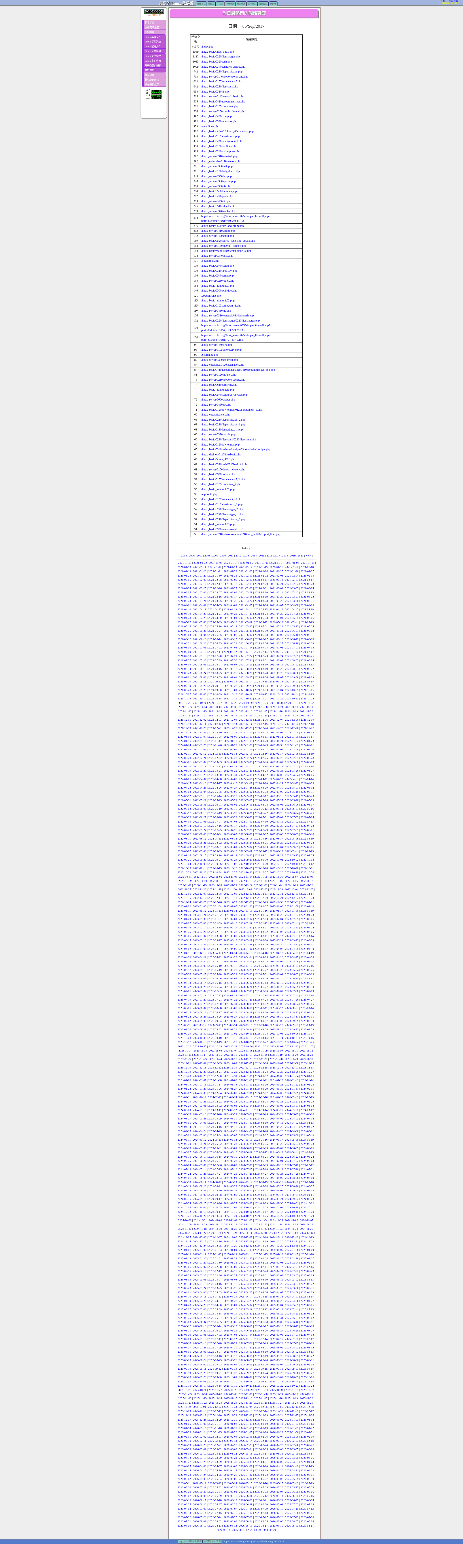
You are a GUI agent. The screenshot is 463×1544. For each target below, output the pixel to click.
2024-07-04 (184, 1165)
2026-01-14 (184, 1428)
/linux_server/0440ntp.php (216, 201)
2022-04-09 (230, 779)
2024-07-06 (215, 1165)
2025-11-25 (245, 1402)
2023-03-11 (261, 936)
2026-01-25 (215, 1432)
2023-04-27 (292, 957)
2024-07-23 (199, 1173)
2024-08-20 (199, 1186)
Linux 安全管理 (153, 56)
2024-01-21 (276, 1084)
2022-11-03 (230, 876)
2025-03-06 (199, 1279)
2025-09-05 (245, 1364)
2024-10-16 (245, 1211)
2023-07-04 (230, 991)
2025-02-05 (307, 1262)
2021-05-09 (215, 622)
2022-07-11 (276, 821)
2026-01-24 (199, 1432)
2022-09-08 (199, 851)
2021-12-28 (184, 732)
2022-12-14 (307, 893)
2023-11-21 (306, 1054)
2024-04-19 (261, 1126)
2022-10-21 (307, 868)
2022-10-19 (276, 868)
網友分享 (149, 75)
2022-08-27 (292, 842)
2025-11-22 (200, 1402)
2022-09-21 (261, 855)
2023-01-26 (276, 914)
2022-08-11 (184, 838)
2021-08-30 (292, 673)
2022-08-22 (215, 842)
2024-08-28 (184, 1190)
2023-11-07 (230, 1050)
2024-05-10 (307, 1135)
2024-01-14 (307, 1080)
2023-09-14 (230, 1025)
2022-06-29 (230, 817)
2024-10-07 (245, 1207)
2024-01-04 (292, 1076)
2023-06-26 (245, 987)
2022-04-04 (292, 775)
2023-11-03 (307, 1046)
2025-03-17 (230, 1283)
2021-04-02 (199, 605)
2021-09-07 (276, 677)
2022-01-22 (292, 741)
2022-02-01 (307, 745)
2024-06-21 (261, 1156)
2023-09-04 (215, 1021)
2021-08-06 (199, 664)
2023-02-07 (184, 923)
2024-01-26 (215, 1088)
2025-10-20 (245, 1385)
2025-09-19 (184, 1373)
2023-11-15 (215, 1054)
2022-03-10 (184, 766)
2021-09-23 (245, 685)
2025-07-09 (184, 1339)
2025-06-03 (184, 1322)
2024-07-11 (291, 1165)
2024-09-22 (292, 1199)
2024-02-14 (230, 1097)
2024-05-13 (215, 1139)
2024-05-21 (199, 1143)
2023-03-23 (307, 940)
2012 (238, 555)
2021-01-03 (215, 562)
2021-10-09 (215, 694)
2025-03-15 (199, 1283)
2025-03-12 (291, 1279)
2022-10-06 (215, 863)
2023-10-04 (261, 1033)
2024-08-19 (184, 1186)
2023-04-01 (307, 944)
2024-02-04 (215, 1093)
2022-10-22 (184, 872)
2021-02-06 (184, 579)
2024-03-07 (292, 1105)
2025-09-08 (292, 1364)
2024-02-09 (292, 1093)
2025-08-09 (245, 1351)
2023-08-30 (276, 1016)
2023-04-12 (199, 953)
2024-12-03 (291, 1233)
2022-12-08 (215, 893)
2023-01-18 (291, 910)
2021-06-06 (230, 634)
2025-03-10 (261, 1279)
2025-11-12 (185, 1398)
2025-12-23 (261, 1415)
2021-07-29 (215, 660)
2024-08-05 (245, 1177)
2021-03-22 (307, 596)
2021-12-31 (230, 732)
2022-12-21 (276, 897)
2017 (277, 555)
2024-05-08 (276, 1135)
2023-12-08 (292, 1063)
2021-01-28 (184, 575)
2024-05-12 (199, 1139)
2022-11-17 (306, 880)
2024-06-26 (199, 1160)
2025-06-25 (245, 1330)
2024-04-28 (261, 1131)
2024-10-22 (199, 1216)
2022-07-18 (245, 825)
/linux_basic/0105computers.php (219, 106)
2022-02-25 (261, 758)
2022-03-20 (199, 770)
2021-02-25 (199, 588)
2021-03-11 (276, 592)
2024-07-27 (261, 1173)
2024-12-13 (307, 1237)
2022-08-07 (261, 834)
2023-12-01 (184, 1063)
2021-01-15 (261, 567)
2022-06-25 (307, 813)
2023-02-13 (276, 923)
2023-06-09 (261, 978)
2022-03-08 (292, 762)
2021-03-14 (184, 596)
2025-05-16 (184, 1313)
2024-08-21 (215, 1186)
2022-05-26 (261, 800)
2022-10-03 (307, 859)
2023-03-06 (184, 936)
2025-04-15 (261, 1296)
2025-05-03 (261, 1305)
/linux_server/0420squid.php (217, 235)
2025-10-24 (307, 1385)
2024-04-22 (307, 1126)
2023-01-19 (307, 910)
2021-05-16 (184, 626)
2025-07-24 (276, 1343)
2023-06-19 (276, 982)
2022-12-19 (245, 897)
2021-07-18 (184, 656)
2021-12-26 (292, 728)
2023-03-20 (261, 940)
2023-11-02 (291, 1046)
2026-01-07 (215, 1423)
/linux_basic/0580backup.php (218, 474)
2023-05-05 (276, 961)
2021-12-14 (245, 724)
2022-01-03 (276, 732)
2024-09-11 (261, 1194)
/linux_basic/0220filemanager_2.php (222, 509)
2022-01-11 (261, 736)
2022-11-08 (306, 876)
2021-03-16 (215, 596)
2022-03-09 (307, 762)
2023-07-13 (230, 995)
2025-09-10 (184, 1368)
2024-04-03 (292, 1118)
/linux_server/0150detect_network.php (223, 469)
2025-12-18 (184, 1415)
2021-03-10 (261, 592)
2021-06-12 (184, 639)
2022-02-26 (276, 758)
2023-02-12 (261, 923)
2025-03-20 (276, 1283)
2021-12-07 (276, 719)
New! (308, 555)
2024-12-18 (245, 1241)
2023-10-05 (276, 1033)
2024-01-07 (199, 1080)
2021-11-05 (215, 707)
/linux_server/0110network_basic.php (222, 96)
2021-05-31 (276, 630)
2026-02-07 (276, 1436)
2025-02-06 (184, 1266)
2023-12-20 (199, 1071)
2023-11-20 (291, 1054)
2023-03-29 (261, 944)
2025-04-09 (307, 1292)
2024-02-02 (184, 1093)
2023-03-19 (245, 940)
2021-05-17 (199, 626)
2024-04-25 (215, 1131)
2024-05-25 (261, 1143)
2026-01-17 (230, 1428)
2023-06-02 (292, 974)
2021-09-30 (215, 690)
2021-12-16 (276, 724)
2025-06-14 (215, 1326)
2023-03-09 (230, 936)
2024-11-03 (245, 1220)
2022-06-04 (261, 804)
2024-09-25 (199, 1203)
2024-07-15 (215, 1169)
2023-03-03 (276, 931)
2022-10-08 (245, 863)
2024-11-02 (230, 1220)
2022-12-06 (184, 893)
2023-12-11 (199, 1067)
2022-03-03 (215, 762)
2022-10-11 (291, 863)
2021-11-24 (230, 715)
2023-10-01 (215, 1033)
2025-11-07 (245, 1394)
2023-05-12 (245, 965)
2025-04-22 (230, 1300)
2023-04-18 (291, 953)
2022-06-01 (215, 804)
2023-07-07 (276, 991)
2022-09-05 (292, 847)
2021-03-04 (307, 588)
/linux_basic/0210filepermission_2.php (223, 419)
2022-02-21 (199, 758)
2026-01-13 (307, 1423)
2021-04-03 (215, 605)
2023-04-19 (307, 953)
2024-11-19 (215, 1228)
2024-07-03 (307, 1160)
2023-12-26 (292, 1071)
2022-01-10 (245, 736)
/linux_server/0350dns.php (216, 176)
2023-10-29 (230, 1046)
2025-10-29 (246, 1390)
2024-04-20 (276, 1126)
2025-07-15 (276, 1339)
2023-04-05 (230, 948)
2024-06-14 (291, 1152)
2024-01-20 (261, 1084)
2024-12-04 (306, 1233)
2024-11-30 (245, 1233)
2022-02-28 (307, 758)
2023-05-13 (261, 965)
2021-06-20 (307, 639)
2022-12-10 (245, 893)
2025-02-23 (307, 1271)
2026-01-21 (292, 1428)
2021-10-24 (307, 698)
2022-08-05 (230, 834)
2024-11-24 (291, 1228)
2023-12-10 (184, 1067)
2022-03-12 (215, 766)
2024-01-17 (215, 1084)
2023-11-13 (185, 1054)
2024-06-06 (307, 1148)
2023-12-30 (215, 1076)
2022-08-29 (184, 847)
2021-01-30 (215, 575)
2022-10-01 (276, 859)
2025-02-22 (292, 1271)
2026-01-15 (199, 1428)
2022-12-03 (276, 889)
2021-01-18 (307, 567)
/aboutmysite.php (211, 295)
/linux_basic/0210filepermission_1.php (223, 424)
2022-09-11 (245, 851)
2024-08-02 (199, 1177)
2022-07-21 (292, 825)
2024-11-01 (215, 1220)
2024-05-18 (291, 1139)
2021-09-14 (245, 681)
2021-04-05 (245, 605)
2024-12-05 (184, 1237)
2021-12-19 (184, 728)
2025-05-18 (215, 1313)
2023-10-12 (245, 1038)
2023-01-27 (292, 914)
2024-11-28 (215, 1233)
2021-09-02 (199, 677)
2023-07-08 (292, 991)
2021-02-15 (184, 584)
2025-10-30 (261, 1390)
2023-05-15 (291, 965)
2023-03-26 (215, 944)
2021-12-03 (215, 719)
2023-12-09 (307, 1063)
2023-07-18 (307, 995)
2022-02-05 (230, 749)
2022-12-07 (199, 893)
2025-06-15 (230, 1326)
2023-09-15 (245, 1025)
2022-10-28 (276, 872)
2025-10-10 (230, 1381)
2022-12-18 (230, 897)
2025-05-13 (276, 1309)
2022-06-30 (245, 817)
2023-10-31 (261, 1046)
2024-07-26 (245, 1173)
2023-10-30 (246, 1046)
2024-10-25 (245, 1216)
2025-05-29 (245, 1317)
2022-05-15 (230, 796)
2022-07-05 (184, 821)
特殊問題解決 (152, 79)
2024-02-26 (276, 1101)
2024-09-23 (307, 1199)
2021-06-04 (199, 634)
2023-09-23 (230, 1029)
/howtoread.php (210, 260)
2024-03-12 (230, 1110)
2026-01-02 (276, 1419)
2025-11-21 (185, 1402)
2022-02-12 (199, 753)
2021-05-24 (307, 626)
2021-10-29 (246, 702)
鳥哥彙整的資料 (153, 65)
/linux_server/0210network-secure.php (223, 379)
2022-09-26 (199, 859)
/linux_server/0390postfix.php (218, 434)
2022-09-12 (261, 851)
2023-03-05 (307, 931)
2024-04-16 (215, 1126)
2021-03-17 (230, 596)
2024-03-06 (276, 1105)
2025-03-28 (261, 1288)
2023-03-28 (245, 944)
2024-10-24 (230, 1216)
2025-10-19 (230, 1385)
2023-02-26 (199, 931)
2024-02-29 (184, 1105)
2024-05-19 (307, 1139)
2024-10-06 (230, 1207)
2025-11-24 (230, 1402)
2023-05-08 (184, 965)
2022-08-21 (199, 842)
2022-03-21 (215, 770)
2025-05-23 (292, 1313)
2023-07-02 (199, 991)
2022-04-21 (276, 783)
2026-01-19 (261, 1428)
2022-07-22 (307, 825)
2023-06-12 (307, 978)
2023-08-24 (184, 1016)
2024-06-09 (215, 1152)
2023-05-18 (199, 970)
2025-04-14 (245, 1296)
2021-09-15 (261, 681)
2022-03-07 (276, 762)
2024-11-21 (245, 1228)
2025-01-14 (245, 1254)
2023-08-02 (261, 1004)
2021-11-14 (215, 711)
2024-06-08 (199, 1152)
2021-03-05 (184, 592)
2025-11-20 (306, 1398)
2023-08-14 (307, 1008)
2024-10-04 (199, 1207)
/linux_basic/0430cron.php (216, 116)
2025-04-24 (261, 1300)
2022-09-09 (215, 851)
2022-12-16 (199, 897)
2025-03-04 (307, 1275)
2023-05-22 (261, 970)
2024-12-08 (230, 1237)
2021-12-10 (184, 724)
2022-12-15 (184, 897)
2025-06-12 (184, 1326)
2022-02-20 (184, 758)
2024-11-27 (199, 1233)
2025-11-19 (291, 1398)
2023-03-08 (215, 936)
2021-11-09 (276, 707)
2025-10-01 (230, 1377)
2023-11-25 (230, 1059)
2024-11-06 (291, 1220)
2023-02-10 (230, 923)
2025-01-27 (307, 1258)
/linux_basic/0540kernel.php (217, 275)
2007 (200, 555)
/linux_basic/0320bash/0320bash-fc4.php (224, 464)
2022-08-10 (307, 834)
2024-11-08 (185, 1224)
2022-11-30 (230, 889)
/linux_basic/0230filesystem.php (219, 86)
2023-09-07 (261, 1021)
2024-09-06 (184, 1194)
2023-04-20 (184, 957)
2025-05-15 (307, 1309)
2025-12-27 (184, 1419)
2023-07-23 (245, 999)
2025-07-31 (245, 1347)
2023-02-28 (230, 931)
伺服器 (220, 4)
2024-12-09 (245, 1237)
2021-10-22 (276, 698)
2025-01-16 (276, 1254)
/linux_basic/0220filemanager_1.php (222, 514)
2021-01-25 (276, 571)
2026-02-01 (184, 1436)
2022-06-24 (292, 813)
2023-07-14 (245, 995)
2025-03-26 (230, 1288)
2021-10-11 (245, 694)
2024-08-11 (199, 1182)
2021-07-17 (307, 651)
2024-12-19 (261, 1241)
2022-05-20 (307, 796)
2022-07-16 (215, 825)
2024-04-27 (245, 1131)
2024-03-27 (184, 1118)
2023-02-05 (292, 919)
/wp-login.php (209, 494)
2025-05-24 (307, 1313)
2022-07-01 (261, 817)
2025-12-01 (199, 1406)
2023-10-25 (307, 1042)
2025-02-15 (184, 1271)
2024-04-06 (199, 1122)
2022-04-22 (292, 783)
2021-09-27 (307, 685)
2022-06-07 (307, 804)
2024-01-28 (245, 1088)
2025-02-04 (292, 1262)
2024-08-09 (307, 1177)
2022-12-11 (261, 893)
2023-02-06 (307, 919)
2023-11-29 (291, 1059)
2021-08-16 (215, 668)
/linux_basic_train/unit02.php (218, 300)
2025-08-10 (261, 1351)
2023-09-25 (261, 1029)
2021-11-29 (306, 715)
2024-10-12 (184, 1211)
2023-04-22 (215, 957)
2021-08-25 (215, 673)
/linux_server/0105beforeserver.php (221, 349)
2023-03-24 (184, 944)
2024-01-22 (292, 1084)
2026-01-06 (199, 1423)
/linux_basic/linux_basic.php (217, 51)
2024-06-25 (184, 1160)
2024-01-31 (292, 1088)
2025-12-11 (215, 1411)
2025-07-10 (199, 1339)
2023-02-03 (261, 919)
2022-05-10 (292, 791)
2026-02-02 (199, 1436)
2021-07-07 (292, 647)
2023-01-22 (215, 914)
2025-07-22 (245, 1343)
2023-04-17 (276, 953)
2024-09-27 (230, 1203)
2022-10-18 (261, 868)
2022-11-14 (260, 880)
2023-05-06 (292, 961)
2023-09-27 (292, 1029)
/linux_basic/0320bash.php (216, 61)
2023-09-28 (307, 1029)
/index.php (207, 46)
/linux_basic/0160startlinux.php (219, 146)
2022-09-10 (230, 851)
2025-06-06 (230, 1322)
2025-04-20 (199, 1300)
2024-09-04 (292, 1190)
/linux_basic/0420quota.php (217, 196)
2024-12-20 (276, 1241)
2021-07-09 (184, 651)
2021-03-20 (276, 596)
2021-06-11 (307, 634)
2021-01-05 (246, 562)
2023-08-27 (230, 1016)
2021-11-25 (245, 715)
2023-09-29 (184, 1033)
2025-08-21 (292, 1356)
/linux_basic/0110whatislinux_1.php (222, 504)
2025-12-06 (276, 1406)
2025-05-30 (261, 1317)
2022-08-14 (230, 838)
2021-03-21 (292, 596)
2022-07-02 (276, 817)
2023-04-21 (199, 957)
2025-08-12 (291, 1351)
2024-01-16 (199, 1084)
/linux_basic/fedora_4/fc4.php (218, 459)
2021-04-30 (215, 617)
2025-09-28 (184, 1377)
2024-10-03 (184, 1207)
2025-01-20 (199, 1258)
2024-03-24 (276, 1114)
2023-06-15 (215, 982)
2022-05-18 (276, 796)
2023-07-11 (199, 995)
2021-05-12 (261, 622)
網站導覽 (149, 32)
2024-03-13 (245, 1110)
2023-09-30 (199, 1033)
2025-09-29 (199, 1377)
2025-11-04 (200, 1394)
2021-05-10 (230, 622)
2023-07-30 (215, 1004)
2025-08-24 (199, 1360)
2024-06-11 (245, 1152)
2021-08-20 (276, 668)
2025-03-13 (307, 1279)
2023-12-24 (261, 1071)
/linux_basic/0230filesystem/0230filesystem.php (228, 439)
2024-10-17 (261, 1211)
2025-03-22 (307, 1283)
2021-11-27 (276, 715)
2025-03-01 (261, 1275)
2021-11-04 (200, 707)
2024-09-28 (245, 1203)
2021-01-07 (277, 562)
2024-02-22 (215, 1101)
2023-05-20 (230, 970)
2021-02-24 (184, 588)
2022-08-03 (199, 834)
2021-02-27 (230, 588)
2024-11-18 (200, 1228)
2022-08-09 (292, 834)
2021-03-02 (276, 588)
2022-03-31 (230, 775)
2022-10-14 (199, 868)
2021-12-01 (184, 719)
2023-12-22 (230, 1071)
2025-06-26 (261, 1330)
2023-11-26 (245, 1059)
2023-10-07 (307, 1033)
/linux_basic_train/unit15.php (218, 389)
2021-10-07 (184, 694)
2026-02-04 (230, 1436)
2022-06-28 (215, 817)
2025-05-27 (215, 1317)
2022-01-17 (215, 741)
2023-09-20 (184, 1029)
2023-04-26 (276, 957)
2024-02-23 (230, 1101)
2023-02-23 (292, 927)
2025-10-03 (261, 1377)
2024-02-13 (215, 1097)
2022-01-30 (276, 745)
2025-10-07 (184, 1381)
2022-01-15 (184, 741)
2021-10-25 (184, 702)
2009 (215, 555)
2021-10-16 (184, 698)
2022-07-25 (215, 830)
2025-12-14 (261, 1411)
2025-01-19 (184, 1258)
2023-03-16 (199, 940)
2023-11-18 (260, 1054)
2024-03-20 (215, 1114)
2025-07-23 (261, 1343)
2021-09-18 (307, 681)
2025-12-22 (245, 1415)
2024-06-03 (261, 1148)
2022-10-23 (199, 872)
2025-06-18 (276, 1326)
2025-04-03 (215, 1292)
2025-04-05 (245, 1292)
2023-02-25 (184, 931)
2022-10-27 (261, 872)
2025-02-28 (245, 1275)
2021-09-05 (245, 677)
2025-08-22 (307, 1356)
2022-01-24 (184, 745)
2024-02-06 (245, 1093)
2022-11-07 (291, 876)
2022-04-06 (184, 779)
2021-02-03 (276, 575)
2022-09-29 (245, 859)
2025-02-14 (307, 1266)
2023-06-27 (261, 987)
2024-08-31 (230, 1190)
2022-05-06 (230, 791)
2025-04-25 (276, 1300)
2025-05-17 (199, 1313)
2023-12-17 (291, 1067)
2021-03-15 (199, 596)
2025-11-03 (185, 1394)
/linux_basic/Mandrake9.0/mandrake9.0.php (226, 250)
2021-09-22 (230, 685)
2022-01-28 (245, 745)
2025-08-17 (230, 1356)
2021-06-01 (292, 630)
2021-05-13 (276, 622)
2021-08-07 (215, 664)
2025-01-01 (184, 1250)
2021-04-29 (199, 617)
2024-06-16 (184, 1156)
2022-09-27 (215, 859)
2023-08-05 (307, 1004)
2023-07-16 (276, 995)
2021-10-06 (307, 690)
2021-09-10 (184, 681)
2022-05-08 (261, 791)
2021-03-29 (276, 600)
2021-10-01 (230, 690)
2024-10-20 (307, 1211)
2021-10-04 (276, 690)
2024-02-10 (307, 1093)
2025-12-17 (307, 1411)
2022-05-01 (292, 787)
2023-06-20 (292, 982)
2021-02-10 (245, 579)
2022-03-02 (199, 762)
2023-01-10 (307, 906)
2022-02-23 (230, 758)
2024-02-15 (245, 1097)
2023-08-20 (261, 1012)
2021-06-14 (215, 639)
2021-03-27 (245, 600)
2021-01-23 (245, 571)
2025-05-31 (276, 1317)
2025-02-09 (230, 1266)
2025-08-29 (276, 1360)
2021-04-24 (261, 613)
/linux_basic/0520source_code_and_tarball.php (228, 240)
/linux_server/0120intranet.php (218, 374)
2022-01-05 (307, 732)
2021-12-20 (199, 728)
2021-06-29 (307, 643)
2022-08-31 (215, 847)
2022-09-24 (307, 855)
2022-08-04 (215, 834)
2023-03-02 (261, 931)
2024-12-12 (291, 1237)
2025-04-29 (199, 1305)
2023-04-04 (215, 948)
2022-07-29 (261, 830)
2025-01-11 (199, 1254)
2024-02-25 (261, 1101)
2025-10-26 (200, 1390)
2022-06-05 (276, 804)
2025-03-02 (276, 1275)
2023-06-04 (184, 978)
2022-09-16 (184, 855)
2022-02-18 (291, 753)
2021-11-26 (260, 715)
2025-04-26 (292, 1300)
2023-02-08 (199, 923)
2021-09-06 (261, 677)
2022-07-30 (276, 830)
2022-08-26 (276, 842)
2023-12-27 (307, 1071)
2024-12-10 (261, 1237)
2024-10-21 (184, 1216)
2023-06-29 (292, 987)
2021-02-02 (261, 575)
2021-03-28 (261, 600)
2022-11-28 (199, 889)
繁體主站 (201, 4)
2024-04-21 (292, 1126)
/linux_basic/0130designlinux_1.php (222, 429)
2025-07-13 (245, 1339)
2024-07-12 (307, 1165)
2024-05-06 (245, 1135)
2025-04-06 (261, 1292)
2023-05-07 (307, 961)
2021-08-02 (276, 660)
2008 (207, 555)
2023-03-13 (291, 936)
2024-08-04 (230, 1177)
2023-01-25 (261, 914)
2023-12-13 (230, 1067)
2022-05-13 (199, 796)
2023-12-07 (276, 1063)
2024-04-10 (261, 1122)
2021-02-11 (261, 579)
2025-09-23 (245, 1373)
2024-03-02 (215, 1105)
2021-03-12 (291, 592)
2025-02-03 (276, 1262)
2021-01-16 (276, 567)
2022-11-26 (306, 885)
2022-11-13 (245, 880)
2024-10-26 (261, 1216)
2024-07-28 (276, 1173)
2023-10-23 (276, 1042)
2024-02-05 (230, 1093)
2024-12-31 (307, 1245)
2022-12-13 (291, 893)
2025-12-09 (184, 1411)
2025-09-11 (199, 1368)
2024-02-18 (291, 1097)
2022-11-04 (245, 876)
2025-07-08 (307, 1334)
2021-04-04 (230, 605)
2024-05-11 (184, 1139)
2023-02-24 (307, 927)
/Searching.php (209, 354)
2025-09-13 (230, 1368)
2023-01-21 (199, 914)
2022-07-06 (199, 821)
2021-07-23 (261, 656)
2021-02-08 (215, 579)
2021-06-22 (199, 643)
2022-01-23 (307, 741)
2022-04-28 (245, 787)
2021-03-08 (230, 592)
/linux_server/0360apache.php (218, 181)
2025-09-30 (215, 1377)
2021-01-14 (245, 567)
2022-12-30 (276, 902)
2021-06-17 (261, 639)
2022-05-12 (184, 796)
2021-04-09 (307, 605)
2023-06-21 (307, 982)
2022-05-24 (230, 800)
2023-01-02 (184, 906)
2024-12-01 (260, 1233)
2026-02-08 (292, 1436)
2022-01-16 (199, 741)
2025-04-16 (276, 1296)
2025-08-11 (276, 1351)
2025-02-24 (184, 1275)
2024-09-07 (199, 1194)
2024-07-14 (199, 1169)
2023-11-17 (245, 1054)
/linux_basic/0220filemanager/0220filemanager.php (230, 320)
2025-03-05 (184, 1279)
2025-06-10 (292, 1322)
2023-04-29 (184, 961)
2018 (285, 555)
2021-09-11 (199, 681)
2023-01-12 (199, 910)
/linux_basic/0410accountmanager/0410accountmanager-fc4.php (238, 369)
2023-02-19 (230, 927)
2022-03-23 (245, 770)
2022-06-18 (199, 813)
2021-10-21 (261, 698)
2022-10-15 (215, 868)
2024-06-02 (245, 1148)
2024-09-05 (307, 1190)
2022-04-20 (261, 783)
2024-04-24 (199, 1131)
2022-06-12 (245, 808)
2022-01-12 (276, 736)
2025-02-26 (215, 1275)
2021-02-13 (291, 579)
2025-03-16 (215, 1283)
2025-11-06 (230, 1394)
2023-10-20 (230, 1042)
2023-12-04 (230, 1063)
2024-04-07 (215, 1122)
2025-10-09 (215, 1381)
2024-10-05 (215, 1207)
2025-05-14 (291, 1309)
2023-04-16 (261, 953)
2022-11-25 (291, 885)
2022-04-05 (307, 775)
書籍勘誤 (263, 4)
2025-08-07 (215, 1351)
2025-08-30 (292, 1360)
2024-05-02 (184, 1135)
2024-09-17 (215, 1199)
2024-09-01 (245, 1190)
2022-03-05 (245, 762)
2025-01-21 (215, 1258)
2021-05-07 (184, 622)
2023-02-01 (230, 919)
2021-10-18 (215, 698)
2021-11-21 (185, 715)
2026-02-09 (307, 1436)
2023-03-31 (292, 944)
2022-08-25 (261, 842)
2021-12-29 (199, 732)
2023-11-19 (276, 1054)
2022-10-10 (276, 863)
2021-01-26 (292, 571)
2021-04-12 (215, 609)
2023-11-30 (306, 1059)
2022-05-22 (199, 800)
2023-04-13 (215, 953)
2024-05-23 (230, 1143)
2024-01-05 (307, 1076)
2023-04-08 (276, 948)
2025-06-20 (307, 1326)
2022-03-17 (291, 766)
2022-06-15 (291, 808)
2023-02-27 (215, 931)
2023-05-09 (199, 965)
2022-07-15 (199, 825)
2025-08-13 (307, 1351)
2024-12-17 (230, 1241)
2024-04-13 (307, 1122)
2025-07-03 (230, 1334)
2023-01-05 (230, 906)
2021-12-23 (245, 728)
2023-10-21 (245, 1042)
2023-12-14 (245, 1067)
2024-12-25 (215, 1245)
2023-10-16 (307, 1038)
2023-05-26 (184, 974)
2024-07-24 (215, 1173)
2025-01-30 (215, 1262)
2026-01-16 (215, 1428)
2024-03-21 (230, 1114)
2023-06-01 (276, 974)
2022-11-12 (230, 880)
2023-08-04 (292, 1004)
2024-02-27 (292, 1101)
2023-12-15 (261, 1067)
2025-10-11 (245, 1381)
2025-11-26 (260, 1402)
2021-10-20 (245, 698)
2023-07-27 (307, 999)
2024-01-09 (230, 1080)
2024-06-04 (276, 1148)
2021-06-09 (276, 634)
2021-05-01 (230, 617)
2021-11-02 (307, 702)
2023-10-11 (230, 1038)
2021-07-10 (199, 651)
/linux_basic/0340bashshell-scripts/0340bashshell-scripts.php (235, 449)
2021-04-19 (184, 613)
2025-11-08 (261, 1394)
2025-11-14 (215, 1398)
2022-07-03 (292, 817)
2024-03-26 (307, 1114)
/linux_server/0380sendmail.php (219, 359)
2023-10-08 (184, 1038)
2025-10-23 (292, 1385)
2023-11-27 (260, 1059)
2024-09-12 (276, 1194)
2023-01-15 (245, 910)
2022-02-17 (276, 753)
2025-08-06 (199, 1351)
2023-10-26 (184, 1046)
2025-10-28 (230, 1390)
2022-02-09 (292, 749)
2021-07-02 (215, 647)
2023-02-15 (307, 923)
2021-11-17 (260, 711)
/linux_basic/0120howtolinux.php (220, 444)
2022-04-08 (215, 779)
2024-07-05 (199, 1165)
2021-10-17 (199, 698)
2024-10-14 (215, 1211)
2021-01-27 (307, 571)
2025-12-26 (307, 1415)
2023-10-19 (215, 1042)
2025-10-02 (245, 1377)
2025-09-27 (307, 1373)
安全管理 (252, 4)
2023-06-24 (215, 987)
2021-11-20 (306, 711)
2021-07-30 (230, 660)
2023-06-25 (230, 987)
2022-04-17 (215, 783)
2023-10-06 (292, 1033)
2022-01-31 (292, 745)
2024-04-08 (230, 1122)
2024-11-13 (260, 1224)
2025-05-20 (245, 1313)
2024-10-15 (230, 1211)
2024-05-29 (184, 1148)
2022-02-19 (307, 753)
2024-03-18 (184, 1114)
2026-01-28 (261, 1432)
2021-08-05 (184, 664)
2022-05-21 (184, 800)
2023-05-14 (276, 965)
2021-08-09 (245, 664)
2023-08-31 (292, 1016)
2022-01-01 (245, 732)
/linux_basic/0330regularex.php (219, 121)
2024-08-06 (261, 1177)
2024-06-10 (230, 1152)
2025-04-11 (199, 1296)
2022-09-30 (261, 859)
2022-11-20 (215, 885)
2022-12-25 (199, 902)
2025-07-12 (230, 1339)
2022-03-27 (307, 770)
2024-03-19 (199, 1114)
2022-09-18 (215, 855)
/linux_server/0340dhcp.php (217, 255)
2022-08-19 (307, 838)
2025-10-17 (199, 1385)
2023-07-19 (184, 999)
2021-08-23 (184, 673)
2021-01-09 (308, 562)
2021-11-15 (230, 711)
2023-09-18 (291, 1025)
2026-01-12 (291, 1423)
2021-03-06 (199, 592)
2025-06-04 (199, 1322)
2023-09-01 (307, 1016)
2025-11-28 (291, 1402)
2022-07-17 (230, 825)
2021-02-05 (307, 575)
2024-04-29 (276, 1131)
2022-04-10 (245, 779)
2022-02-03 (199, 749)
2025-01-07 (276, 1250)
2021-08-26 (230, 673)
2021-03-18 (245, 596)
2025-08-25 (215, 1360)
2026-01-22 (307, 1428)
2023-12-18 (307, 1067)
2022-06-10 (215, 808)
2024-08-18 (307, 1182)
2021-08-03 (292, 660)
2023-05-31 (261, 974)
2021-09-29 (199, 690)
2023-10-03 (245, 1033)
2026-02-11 (199, 1440)
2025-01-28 (184, 1262)
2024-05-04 (215, 1135)
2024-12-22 (307, 1241)
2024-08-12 (215, 1182)
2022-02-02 (184, 749)
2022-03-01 (184, 762)
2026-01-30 (292, 1432)
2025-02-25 (199, 1275)
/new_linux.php (210, 126)
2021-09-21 (215, 685)
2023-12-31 (230, 1076)
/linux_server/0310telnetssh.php (219, 156)
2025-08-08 (230, 1351)
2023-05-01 (215, 961)
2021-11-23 (215, 715)
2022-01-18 (230, 741)
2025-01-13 (230, 1254)
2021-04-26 (292, 613)
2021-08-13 (307, 664)
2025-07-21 (230, 1343)
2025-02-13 (291, 1266)
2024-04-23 (184, 1131)
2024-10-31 (200, 1220)
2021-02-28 (245, 588)
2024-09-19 (245, 1199)
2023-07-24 (261, 999)
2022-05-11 (307, 791)
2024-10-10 (292, 1207)
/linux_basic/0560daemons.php (219, 191)
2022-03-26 (292, 770)
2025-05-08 (199, 1309)
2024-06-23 (292, 1156)
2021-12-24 (261, 728)
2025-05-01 (230, 1305)
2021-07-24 (276, 656)
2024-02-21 (199, 1101)
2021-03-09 (245, 592)
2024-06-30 (261, 1160)
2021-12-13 (230, 724)
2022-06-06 (292, 804)
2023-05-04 (261, 961)
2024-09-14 (307, 1194)
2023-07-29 (199, 1004)
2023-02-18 (215, 927)
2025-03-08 (230, 1279)
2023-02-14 (291, 923)
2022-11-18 (185, 885)
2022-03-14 (245, 766)
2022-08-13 (215, 838)
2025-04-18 (307, 1296)
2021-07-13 (245, 651)
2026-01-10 (261, 1423)
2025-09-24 (261, 1373)
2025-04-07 (276, 1292)
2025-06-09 (276, 1322)
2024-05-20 (184, 1143)
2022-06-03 (245, 804)
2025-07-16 (291, 1339)
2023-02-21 (261, 927)
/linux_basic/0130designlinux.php (220, 171)
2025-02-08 (215, 1266)
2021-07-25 (292, 656)
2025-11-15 (230, 1398)
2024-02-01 (307, 1088)
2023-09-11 (184, 1025)
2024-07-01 (276, 1160)
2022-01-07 (199, 736)
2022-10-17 (245, 868)
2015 (262, 555)
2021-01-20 (199, 571)
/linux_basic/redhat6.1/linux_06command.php (227, 131)
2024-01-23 (307, 1084)
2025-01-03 (215, 1250)
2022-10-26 (245, 872)
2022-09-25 (184, 859)
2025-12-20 (215, 1415)
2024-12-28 (261, 1245)
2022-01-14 (307, 736)
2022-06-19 (215, 813)
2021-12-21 (215, 728)
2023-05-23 (276, 970)
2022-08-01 (307, 830)
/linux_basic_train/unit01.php (218, 285)
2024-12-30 (292, 1245)
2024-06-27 (215, 1160)
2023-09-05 (230, 1021)
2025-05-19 (230, 1313)
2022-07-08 (230, 821)
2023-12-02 (199, 1063)
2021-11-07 (245, 707)
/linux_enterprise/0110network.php (221, 161)
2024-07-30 (307, 1173)
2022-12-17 (215, 897)
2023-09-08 (276, 1021)
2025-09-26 (292, 1373)
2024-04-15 (199, 1126)
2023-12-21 (215, 1071)
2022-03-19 (184, 770)
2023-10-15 (291, 1038)
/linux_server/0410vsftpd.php (218, 230)
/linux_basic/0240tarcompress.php (220, 151)
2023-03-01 (245, 931)
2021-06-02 (307, 630)
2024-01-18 (230, 1084)
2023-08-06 (184, 1008)
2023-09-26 (276, 1029)
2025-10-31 (276, 1390)
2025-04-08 (292, 1292)
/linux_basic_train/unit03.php (218, 489)
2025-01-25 (276, 1258)
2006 (192, 555)
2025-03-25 (215, 1288)
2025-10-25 (184, 1390)
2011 (230, 555)
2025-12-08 (307, 1406)
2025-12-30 (230, 1419)
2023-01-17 (276, 910)
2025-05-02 (245, 1305)
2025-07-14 (261, 1339)
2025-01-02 (199, 1250)
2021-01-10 (184, 567)
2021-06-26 (261, 643)
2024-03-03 (230, 1105)
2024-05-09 (292, 1135)
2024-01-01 (245, 1076)
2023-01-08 (276, 906)
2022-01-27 (230, 745)
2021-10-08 (199, 694)
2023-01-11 (184, 910)
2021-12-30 (215, 732)
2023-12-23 (245, 1071)
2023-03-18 (230, 940)
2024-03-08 (307, 1105)
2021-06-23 (215, 643)
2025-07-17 (307, 1339)
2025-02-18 (230, 1271)
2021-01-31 (230, 575)
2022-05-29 (307, 800)
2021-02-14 (307, 579)
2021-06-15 (230, 639)
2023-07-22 (230, 999)
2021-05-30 (261, 630)
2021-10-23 (292, 698)
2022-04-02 (261, 775)
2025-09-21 (215, 1373)
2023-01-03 (199, 906)
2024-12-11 (276, 1237)
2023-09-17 (276, 1025)
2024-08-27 (307, 1186)
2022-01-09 (230, 736)
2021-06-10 (292, 634)
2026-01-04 (307, 1419)
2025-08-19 (261, 1356)
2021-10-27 (215, 702)
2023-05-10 (215, 965)
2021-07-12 (230, 651)
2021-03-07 (215, 592)
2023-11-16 (230, 1054)
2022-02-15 (245, 753)
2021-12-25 (276, 728)
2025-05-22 (276, 1313)
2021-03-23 (184, 600)
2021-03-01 (261, 588)
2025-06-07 (245, 1322)
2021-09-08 (292, 677)
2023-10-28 (215, 1046)
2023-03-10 (245, 936)
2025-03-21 (292, 1283)
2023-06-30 (307, 987)
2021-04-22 (230, 613)
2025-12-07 (291, 1406)
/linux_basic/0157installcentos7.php (221, 81)
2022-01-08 (215, 736)
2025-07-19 (199, 1343)
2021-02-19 (245, 584)
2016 (269, 555)
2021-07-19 (199, 656)
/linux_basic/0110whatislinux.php (220, 136)
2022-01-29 (261, 745)
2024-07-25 (230, 1173)
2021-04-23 (245, 613)
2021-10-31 (276, 702)
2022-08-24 (245, 842)
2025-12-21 (230, 1415)
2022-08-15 (245, 838)
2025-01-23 (245, 1258)
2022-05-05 (215, 791)
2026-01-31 (307, 1432)
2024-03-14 (261, 1110)
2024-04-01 (261, 1118)
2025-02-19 (245, 1271)
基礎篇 (211, 4)
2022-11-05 (261, 876)
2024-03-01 (199, 1105)
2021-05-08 (199, 622)
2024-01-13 (291, 1080)
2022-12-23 (307, 897)
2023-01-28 (307, 914)
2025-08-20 (276, 1356)
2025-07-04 (245, 1334)
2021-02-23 (307, 584)
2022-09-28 (230, 859)
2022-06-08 (184, 808)
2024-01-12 (276, 1080)
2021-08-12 (291, 664)
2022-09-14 (291, 851)
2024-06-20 (245, 1156)
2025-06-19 (292, 1326)
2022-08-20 (184, 842)
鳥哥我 (273, 4)
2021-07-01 (199, 647)
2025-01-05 (245, 1250)
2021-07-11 (215, 651)
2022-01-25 (199, 745)
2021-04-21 (215, 613)
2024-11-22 (260, 1228)
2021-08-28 (261, 673)
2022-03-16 (276, 766)
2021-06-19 (292, 639)
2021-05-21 (261, 626)
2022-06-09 (199, 808)
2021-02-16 (199, 584)
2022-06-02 (230, 804)
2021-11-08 (261, 707)
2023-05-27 (199, 974)
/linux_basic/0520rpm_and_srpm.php (222, 225)
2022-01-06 (184, 736)
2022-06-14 (276, 808)
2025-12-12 (230, 1411)
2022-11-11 (215, 880)
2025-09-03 (215, 1364)
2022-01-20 (261, 741)
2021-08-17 (230, 668)
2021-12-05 (245, 719)
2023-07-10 (184, 995)
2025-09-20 (199, 1373)
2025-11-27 (276, 1402)
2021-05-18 (215, 626)
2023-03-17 (215, 940)
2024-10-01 (292, 1203)
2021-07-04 (245, 647)
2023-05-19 (215, 970)
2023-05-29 (230, 974)
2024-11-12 (245, 1224)
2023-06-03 (307, 974)
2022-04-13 (291, 779)
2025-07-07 (292, 1334)
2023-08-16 (199, 1012)
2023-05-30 (245, 974)
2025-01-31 (230, 1262)
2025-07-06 (276, 1334)
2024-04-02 (276, 1118)
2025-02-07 (199, 1266)
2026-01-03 (292, 1419)
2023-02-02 (245, 919)
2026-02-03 (215, 1436)
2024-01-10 (245, 1080)
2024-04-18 (245, 1126)
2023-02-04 (276, 919)
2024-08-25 (276, 1186)
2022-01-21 (276, 741)
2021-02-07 (199, 579)
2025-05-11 (245, 1309)
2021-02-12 (276, 579)
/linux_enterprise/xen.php (215, 414)
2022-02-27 (292, 758)
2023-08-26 (215, 1016)
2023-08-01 (245, 1004)
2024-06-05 (292, 1148)
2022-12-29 (261, 902)
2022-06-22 (261, 813)
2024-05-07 (261, 1135)
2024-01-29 (261, 1088)
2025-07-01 (199, 1334)
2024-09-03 (276, 1190)
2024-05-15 (245, 1139)
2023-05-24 (292, 970)
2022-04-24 (184, 787)
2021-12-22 (230, 728)
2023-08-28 (245, 1016)
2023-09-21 (199, 1029)
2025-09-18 (307, 1368)
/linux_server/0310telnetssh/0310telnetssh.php (227, 315)
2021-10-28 (230, 702)
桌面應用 (241, 4)
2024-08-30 (215, 1190)
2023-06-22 (184, 987)
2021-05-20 (245, 626)
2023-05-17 (184, 970)
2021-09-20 (199, 685)
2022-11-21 (230, 885)
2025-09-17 (291, 1368)
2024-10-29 (307, 1216)
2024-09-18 (230, 1199)
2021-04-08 (292, 605)
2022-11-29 (215, 889)
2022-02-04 (215, 749)
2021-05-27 (215, 630)
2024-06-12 (261, 1152)
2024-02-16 (261, 1097)
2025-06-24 (230, 1330)
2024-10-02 (307, 1203)
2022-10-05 (199, 863)
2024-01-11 (261, 1080)
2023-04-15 (245, 953)
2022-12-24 (184, 902)
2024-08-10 (184, 1182)
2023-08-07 (199, 1008)
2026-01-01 (261, 1419)
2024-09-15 (184, 1199)
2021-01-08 (292, 562)
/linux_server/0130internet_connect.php (224, 245)
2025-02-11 (261, 1266)
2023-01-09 (292, 906)
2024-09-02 (261, 1190)
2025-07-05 (261, 1334)
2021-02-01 (245, 575)
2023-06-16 (230, 982)
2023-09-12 (199, 1025)
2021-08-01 (261, 660)
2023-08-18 (230, 1012)
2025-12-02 (215, 1406)
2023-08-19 (245, 1012)
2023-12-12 (215, 1067)
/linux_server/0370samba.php (218, 211)
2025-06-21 (184, 1330)
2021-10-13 (276, 694)
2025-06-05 (215, 1322)
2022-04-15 (184, 783)
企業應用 (230, 4)
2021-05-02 (245, 617)
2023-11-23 (200, 1059)
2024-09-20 (261, 1199)
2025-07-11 (215, 1339)
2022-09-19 (230, 855)
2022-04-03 (276, 775)
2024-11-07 (306, 1220)
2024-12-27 (245, 1245)
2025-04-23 (245, 1300)
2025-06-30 (184, 1334)
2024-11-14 (276, 1224)
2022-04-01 (245, 775)
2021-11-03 (185, 707)
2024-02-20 (184, 1101)
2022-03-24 (261, 770)
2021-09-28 (184, 690)
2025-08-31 (307, 1360)
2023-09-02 (184, 1021)
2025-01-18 (307, 1254)
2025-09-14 (245, 1368)
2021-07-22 (245, 656)
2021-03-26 (230, 600)
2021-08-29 (276, 673)
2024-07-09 (261, 1165)
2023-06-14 (199, 982)
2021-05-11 (245, 622)
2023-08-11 (261, 1008)
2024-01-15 (184, 1084)
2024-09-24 (184, 1203)
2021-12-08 (292, 719)
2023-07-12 (215, 995)
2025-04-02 (199, 1292)
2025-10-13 (276, 1381)
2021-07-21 (230, 656)
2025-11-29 (306, 1402)
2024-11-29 (230, 1233)
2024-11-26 (184, 1233)
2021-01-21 (215, 571)
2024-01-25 (199, 1088)
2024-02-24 (245, 1101)
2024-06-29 (245, 1160)
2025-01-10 (184, 1254)
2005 (184, 555)
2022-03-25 (276, 770)
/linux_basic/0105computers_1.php (221, 305)
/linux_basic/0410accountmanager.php (223, 101)
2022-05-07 (245, 791)
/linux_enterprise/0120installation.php (222, 364)
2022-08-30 (199, 847)
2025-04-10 (184, 1296)
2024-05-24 (245, 1143)
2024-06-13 (276, 1152)
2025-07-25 (292, 1343)
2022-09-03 (261, 847)
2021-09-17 (291, 681)
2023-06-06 (215, 978)
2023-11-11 (291, 1050)
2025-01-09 (307, 1250)
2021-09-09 (307, 677)
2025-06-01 (292, 1317)
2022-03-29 (199, 775)
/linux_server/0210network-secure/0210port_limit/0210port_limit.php (240, 534)
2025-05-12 (261, 1309)
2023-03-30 (276, 944)
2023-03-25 (199, 944)
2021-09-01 (184, 677)
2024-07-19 (276, 1169)
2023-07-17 (291, 995)
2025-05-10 (230, 1309)
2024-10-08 (261, 1207)
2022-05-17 (261, 796)
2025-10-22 (276, 1385)
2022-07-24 (199, 830)
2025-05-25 (184, 1317)
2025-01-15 (261, 1254)
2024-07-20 (292, 1169)
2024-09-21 (276, 1199)
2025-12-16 (291, 1411)
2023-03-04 (292, 931)
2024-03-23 (261, 1114)
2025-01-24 (261, 1258)
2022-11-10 (200, 880)
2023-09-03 (199, 1021)
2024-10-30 (185, 1220)
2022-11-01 (200, 876)
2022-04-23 (307, 783)
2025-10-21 (261, 1385)
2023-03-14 (307, 936)
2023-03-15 (184, 940)
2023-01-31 (215, 919)
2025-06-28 (292, 1330)
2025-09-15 (261, 1368)
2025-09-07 (276, 1364)
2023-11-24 (215, 1059)
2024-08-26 (292, 1186)
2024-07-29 (292, 1173)
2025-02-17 (215, 1271)
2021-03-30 (292, 600)
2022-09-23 (292, 855)
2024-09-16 (199, 1199)
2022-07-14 (184, 825)
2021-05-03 (261, 617)
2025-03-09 (245, 1279)
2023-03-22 (292, 940)
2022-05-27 (276, 800)
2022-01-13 (291, 736)
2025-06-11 (307, 1322)
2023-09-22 (215, 1029)
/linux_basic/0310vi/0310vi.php (219, 270)
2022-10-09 (261, 863)
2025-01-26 (292, 1258)
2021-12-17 (291, 724)
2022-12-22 (292, 897)
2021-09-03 (215, 677)
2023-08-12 (276, 1008)
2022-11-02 (215, 876)
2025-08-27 (245, 1360)
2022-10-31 (185, 876)
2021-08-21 (292, 668)
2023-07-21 (215, 999)
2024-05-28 (307, 1143)
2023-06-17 (245, 982)
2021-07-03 (230, 647)
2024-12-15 (199, 1241)
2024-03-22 (245, 1114)
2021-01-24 (261, 571)
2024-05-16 (261, 1139)
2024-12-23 (184, 1245)
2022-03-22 (230, 770)
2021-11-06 (230, 707)
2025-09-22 (230, 1373)
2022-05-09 (276, 791)
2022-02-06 (245, 749)
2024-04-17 (230, 1126)
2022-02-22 (215, 758)
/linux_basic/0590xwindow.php (219, 290)
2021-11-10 (291, 707)
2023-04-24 (245, 957)
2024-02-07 (261, 1093)
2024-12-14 (184, 1241)
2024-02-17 (276, 1097)
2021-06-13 (199, 639)
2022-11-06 (276, 876)
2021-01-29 (199, 575)
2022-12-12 (276, 893)
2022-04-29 (261, 787)
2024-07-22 (184, 1173)
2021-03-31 (307, 600)
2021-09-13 (230, 681)
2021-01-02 (200, 562)
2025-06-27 (276, 1330)
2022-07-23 (184, 830)
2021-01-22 (230, 571)
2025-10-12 (261, 1381)
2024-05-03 (199, 1135)
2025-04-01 (184, 1292)
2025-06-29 (307, 1330)
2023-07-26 (292, 999)
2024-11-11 (230, 1224)
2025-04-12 (215, 1296)
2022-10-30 (307, 872)
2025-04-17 (291, 1296)
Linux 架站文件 (153, 46)
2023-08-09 (230, 1008)
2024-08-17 (291, 1182)
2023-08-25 (199, 1016)
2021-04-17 (291, 609)
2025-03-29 (276, 1288)
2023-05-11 (230, 965)
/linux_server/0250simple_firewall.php (223, 111)
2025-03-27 (245, 1288)
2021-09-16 (276, 681)
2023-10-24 (292, 1042)
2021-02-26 (215, 588)
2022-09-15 (307, 851)
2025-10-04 (276, 1377)
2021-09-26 (292, 685)
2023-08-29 (261, 1016)
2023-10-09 (199, 1038)
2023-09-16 (261, 1025)
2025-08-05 (184, 1351)
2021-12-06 (261, 719)
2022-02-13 (215, 753)
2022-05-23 (215, 800)
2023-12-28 (184, 1076)
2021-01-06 (261, 562)
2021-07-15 (276, 651)
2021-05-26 (199, 630)
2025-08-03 (292, 1347)
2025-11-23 (215, 1402)
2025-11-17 (260, 1398)
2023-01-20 (184, 914)
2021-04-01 (184, 605)
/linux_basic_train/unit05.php (218, 524)
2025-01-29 (199, 1262)
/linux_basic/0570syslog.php (217, 265)
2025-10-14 (291, 1381)
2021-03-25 (215, 600)
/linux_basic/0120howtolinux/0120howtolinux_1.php (231, 409)
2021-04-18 (307, 609)
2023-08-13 (291, 1008)
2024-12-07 (215, 1237)
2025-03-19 (261, 1283)
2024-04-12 (291, 1122)
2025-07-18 (184, 1343)
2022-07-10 (261, 821)
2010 (223, 555)
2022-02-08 (276, 749)
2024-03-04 (245, 1105)
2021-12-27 (307, 728)
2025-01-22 (230, 1258)
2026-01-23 (184, 1432)
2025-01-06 (261, 1250)
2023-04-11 (184, 953)
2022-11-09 (185, 880)
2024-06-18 (215, 1156)
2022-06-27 (199, 817)
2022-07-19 (261, 825)
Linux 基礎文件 (153, 37)
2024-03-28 (199, 1118)
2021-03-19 (261, 596)
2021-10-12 (261, 694)
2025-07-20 (215, 1343)
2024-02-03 (199, 1093)
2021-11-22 (200, 715)
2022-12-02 (260, 889)
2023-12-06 (261, 1063)
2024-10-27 (276, 1216)
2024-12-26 (230, 1245)
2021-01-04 (231, 562)
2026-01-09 (245, 1423)
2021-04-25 (276, 613)
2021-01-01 (185, 562)
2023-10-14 (276, 1038)
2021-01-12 (215, 567)
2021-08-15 (199, 668)
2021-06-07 (245, 634)
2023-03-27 (230, 944)
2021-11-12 (185, 711)
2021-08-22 (307, 668)
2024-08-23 (245, 1186)
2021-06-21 (184, 643)
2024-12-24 (199, 1245)
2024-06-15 (307, 1152)
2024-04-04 (307, 1118)
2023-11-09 (261, 1050)
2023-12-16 (276, 1067)
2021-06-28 (292, 643)
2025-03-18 (245, 1283)
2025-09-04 (230, 1364)
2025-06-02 (307, 1317)
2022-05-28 (292, 800)
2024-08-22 (230, 1186)
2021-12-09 (307, 719)
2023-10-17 (184, 1042)
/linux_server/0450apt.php (216, 404)
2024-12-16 (215, 1241)
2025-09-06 (261, 1364)
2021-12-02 (199, 719)
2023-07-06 (261, 991)
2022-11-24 (276, 885)
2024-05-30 (199, 1148)
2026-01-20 (276, 1428)
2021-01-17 (291, 567)
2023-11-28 (276, 1059)
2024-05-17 (276, 1139)
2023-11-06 (215, 1050)
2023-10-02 (230, 1033)
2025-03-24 (199, 1288)
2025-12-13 (245, 1411)
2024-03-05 (261, 1105)
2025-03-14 (184, 1283)
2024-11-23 (276, 1228)
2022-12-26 (215, 902)
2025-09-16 (276, 1368)
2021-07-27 (184, 660)
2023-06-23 (199, 987)
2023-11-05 (200, 1050)
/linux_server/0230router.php (217, 280)
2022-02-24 (245, 758)
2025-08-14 (184, 1356)
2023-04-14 (230, 953)
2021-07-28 (199, 660)
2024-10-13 (199, 1211)
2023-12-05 (245, 1063)
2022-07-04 (307, 817)
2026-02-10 (184, 1440)
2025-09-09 (307, 1364)
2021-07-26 (307, 656)
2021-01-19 (184, 571)
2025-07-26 (307, 1343)
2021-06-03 (184, 634)
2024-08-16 (276, 1182)
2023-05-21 (245, 970)
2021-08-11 (276, 664)
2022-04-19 (245, 783)
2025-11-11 (306, 1394)
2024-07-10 (276, 1165)
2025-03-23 (184, 1288)
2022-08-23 (230, 842)
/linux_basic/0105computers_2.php (221, 484)
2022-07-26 (230, 830)
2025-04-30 (215, 1305)
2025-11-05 (215, 1394)
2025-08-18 (245, 1356)
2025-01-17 (291, 1254)
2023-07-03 (215, 991)
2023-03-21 (276, 940)
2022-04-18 (230, 783)
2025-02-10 (245, 1266)
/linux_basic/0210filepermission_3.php (223, 519)
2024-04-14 (184, 1126)
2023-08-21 (276, 1012)
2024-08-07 (276, 1177)
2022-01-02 (261, 732)
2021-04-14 (245, 609)
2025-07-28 (199, 1347)
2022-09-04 (276, 847)
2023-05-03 (245, 961)
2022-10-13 (184, 868)
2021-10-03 (261, 690)
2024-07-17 (245, 1169)
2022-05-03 (184, 791)
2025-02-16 (199, 1271)
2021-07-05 (261, 647)
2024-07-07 (230, 1165)
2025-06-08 (261, 1322)
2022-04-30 (276, 787)
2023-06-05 (199, 978)
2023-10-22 (261, 1042)
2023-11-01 (276, 1046)
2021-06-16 (245, 639)
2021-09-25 (276, 685)
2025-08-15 (199, 1356)
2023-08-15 (184, 1012)
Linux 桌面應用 (153, 60)
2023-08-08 (215, 1008)
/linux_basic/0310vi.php (215, 91)
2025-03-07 (215, 1279)
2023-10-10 (215, 1038)
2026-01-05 (184, 1423)
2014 (254, 555)
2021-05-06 (307, 617)
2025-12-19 (199, 1415)
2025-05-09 (215, 1309)
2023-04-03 (199, 948)
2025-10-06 (307, 1377)
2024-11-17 (185, 1228)
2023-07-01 (184, 991)
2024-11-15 (291, 1224)
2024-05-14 (230, 1139)
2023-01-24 (245, 914)
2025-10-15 (307, 1381)
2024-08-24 (261, 1186)
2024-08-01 (184, 1177)
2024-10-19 (292, 1211)
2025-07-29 (215, 1347)
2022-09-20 (245, 855)
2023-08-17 (215, 1012)
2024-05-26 (276, 1143)
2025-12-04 (245, 1406)
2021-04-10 (184, 609)
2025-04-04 (230, 1292)
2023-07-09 (307, 991)
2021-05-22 (276, 626)
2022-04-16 (199, 783)
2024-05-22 (215, 1143)
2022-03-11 (199, 766)
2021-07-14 (261, 651)
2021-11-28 (291, 715)
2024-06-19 (230, 1156)
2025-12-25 (292, 1415)
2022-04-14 (307, 779)
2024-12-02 (276, 1233)
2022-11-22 (245, 885)
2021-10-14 (291, 694)
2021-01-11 (199, 567)
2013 (246, 555)
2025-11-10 (291, 1394)
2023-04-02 (184, 948)
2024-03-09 (184, 1110)
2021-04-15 (261, 609)
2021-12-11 (199, 724)
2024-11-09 (200, 1224)
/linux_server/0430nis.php (216, 310)
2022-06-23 (276, 813)
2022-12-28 (245, 902)
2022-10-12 (307, 863)
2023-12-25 (276, 1071)
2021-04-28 (184, 617)
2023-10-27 (200, 1046)
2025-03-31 (307, 1288)
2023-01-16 (261, 910)
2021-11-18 (276, 711)
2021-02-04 (292, 575)
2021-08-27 (245, 673)
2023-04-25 (261, 957)
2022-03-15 (261, 766)
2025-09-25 (276, 1373)
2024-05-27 (292, 1143)
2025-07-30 (230, 1347)
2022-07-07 (215, 821)
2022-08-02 (184, 834)
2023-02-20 (245, 927)
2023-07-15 (261, 995)
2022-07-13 (307, 821)
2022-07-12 (291, 821)
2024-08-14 (245, 1182)
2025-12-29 (215, 1419)
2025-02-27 (230, 1275)
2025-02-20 (261, 1271)
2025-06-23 (215, 1330)
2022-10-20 (292, 868)
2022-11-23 (260, 885)
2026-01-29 (276, 1432)
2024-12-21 (292, 1241)
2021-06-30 (184, 647)
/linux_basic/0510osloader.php (218, 206)
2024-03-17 (307, 1110)
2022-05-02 (307, 787)
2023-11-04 (185, 1050)
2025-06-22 (199, 1330)
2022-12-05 (307, 889)
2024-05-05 (230, 1135)
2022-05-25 (245, 800)
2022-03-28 (184, 775)
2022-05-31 (199, 804)
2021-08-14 (184, 668)
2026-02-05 (245, 1436)
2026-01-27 (245, 1432)
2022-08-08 (276, 834)
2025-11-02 (307, 1390)
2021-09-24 (261, 685)
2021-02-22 (292, 584)
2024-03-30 (230, 1118)
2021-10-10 (230, 694)
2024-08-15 (261, 1182)
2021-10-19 (230, 698)
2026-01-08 (230, 1423)
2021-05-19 (230, 626)
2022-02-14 (230, 753)
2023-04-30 (199, 961)
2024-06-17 (199, 1156)
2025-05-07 (184, 1309)
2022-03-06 (261, 762)
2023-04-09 (292, 948)
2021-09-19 (184, 685)
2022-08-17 (276, 838)
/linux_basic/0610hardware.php (219, 384)
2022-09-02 (245, 847)
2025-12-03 (230, 1406)
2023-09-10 (307, 1021)
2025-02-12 (276, 1266)
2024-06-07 (184, 1152)
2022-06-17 (184, 813)
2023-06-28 (276, 987)
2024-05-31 (215, 1148)
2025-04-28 (184, 1305)
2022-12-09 (230, 893)
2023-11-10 (276, 1050)
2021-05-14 (291, 622)
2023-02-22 (276, 927)
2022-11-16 (291, 880)
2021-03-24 (199, 600)
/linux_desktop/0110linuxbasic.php (221, 454)
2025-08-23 (184, 1360)
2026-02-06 (261, 1436)
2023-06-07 (230, 978)
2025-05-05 (292, 1305)
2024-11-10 (215, 1224)
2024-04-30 (292, 1131)
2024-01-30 (276, 1088)
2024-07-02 (292, 1160)
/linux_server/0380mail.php (217, 166)
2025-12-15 (276, 1411)
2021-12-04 (230, 719)
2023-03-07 (199, 936)
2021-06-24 (230, 643)
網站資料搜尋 (152, 84)
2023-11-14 (200, 1054)
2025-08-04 (307, 1347)
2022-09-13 (276, 851)
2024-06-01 (230, 1148)
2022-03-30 (215, 775)
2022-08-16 (261, 838)
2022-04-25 (199, 787)
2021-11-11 (306, 707)
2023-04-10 (307, 948)
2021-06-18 (276, 639)
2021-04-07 (276, 605)
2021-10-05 (292, 690)
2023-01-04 (215, 906)
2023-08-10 (245, 1008)
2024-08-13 (230, 1182)
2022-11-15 (276, 880)
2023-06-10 (276, 978)
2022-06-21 (245, 813)
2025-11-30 (184, 1406)
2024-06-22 (276, 1156)
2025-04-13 (230, 1296)
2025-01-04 (230, 1250)
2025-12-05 (261, 1406)
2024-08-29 (199, 1190)
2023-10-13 (261, 1038)
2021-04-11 (199, 609)
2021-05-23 (292, 626)
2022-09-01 (230, 847)
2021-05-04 (276, 617)
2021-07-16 (291, 651)
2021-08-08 (230, 664)
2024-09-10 (245, 1194)
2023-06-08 (245, 978)
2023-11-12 (306, 1050)
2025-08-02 (276, 1347)
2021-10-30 (261, 702)
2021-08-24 (199, 673)
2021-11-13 (200, 711)
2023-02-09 (215, 923)
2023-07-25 (276, 999)
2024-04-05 (184, 1122)
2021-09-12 (215, 681)
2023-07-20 (199, 999)
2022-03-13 (230, 766)
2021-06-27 (276, 643)
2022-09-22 (276, 855)
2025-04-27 (307, 1300)
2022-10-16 (230, 868)
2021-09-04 (230, 677)
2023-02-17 (199, 927)
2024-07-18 (261, 1169)
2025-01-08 (292, 1250)
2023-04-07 (261, 948)
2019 (293, 555)
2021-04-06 (261, 605)
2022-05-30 (184, 804)
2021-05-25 (184, 630)
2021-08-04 (307, 660)
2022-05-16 (245, 796)
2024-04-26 (230, 1131)
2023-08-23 (307, 1012)
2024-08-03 (215, 1177)
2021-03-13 (307, 592)
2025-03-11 (276, 1279)
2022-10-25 (230, 872)
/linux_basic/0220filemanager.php (220, 56)
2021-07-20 (215, 656)
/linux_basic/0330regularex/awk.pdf (221, 529)
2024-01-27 (230, 1088)
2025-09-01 (184, 1364)
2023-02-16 (184, 927)
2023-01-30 (199, 919)
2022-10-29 (292, 872)
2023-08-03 (276, 1004)
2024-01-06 (184, 1080)
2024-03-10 (199, 1110)
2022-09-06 (307, 847)
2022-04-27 (230, 787)
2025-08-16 (215, 1356)
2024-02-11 (184, 1097)
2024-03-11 (215, 1110)
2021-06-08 (261, 634)
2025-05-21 (261, 1313)
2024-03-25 (292, 1114)
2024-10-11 (307, 1207)
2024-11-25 (306, 1228)
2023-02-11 (245, 923)
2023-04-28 (307, 957)
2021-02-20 (261, 584)
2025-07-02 (215, 1334)
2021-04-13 (230, 609)
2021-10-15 (307, 694)
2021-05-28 (230, 630)
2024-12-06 (199, 1237)
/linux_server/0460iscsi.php (217, 344)
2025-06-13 (199, 1326)
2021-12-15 (261, 724)
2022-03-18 (307, 766)
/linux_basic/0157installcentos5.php (221, 499)
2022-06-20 (230, 813)
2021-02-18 (230, 584)
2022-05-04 (199, 791)
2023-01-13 (215, 910)
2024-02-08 (276, 1093)
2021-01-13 (230, 567)
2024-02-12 (199, 1097)
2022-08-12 (199, 838)
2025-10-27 (215, 1390)
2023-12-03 (215, 1063)
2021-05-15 (307, 622)
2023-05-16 (307, 965)
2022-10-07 (230, 863)
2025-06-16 (245, 1326)
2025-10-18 (215, 1385)
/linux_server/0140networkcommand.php (224, 76)
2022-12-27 (230, 902)
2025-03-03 (292, 1275)
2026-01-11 (276, 1423)
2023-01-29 (184, 919)
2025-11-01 (292, 1390)
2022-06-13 (261, 808)
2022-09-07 (184, 851)
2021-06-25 (245, 643)
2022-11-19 (200, 885)
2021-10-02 (245, 690)
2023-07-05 (245, 991)
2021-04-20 (199, 613)
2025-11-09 (276, 1394)
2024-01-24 (184, 1088)
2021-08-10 (261, 664)
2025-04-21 (215, 1300)
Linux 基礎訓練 (153, 41)
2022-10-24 (215, 872)
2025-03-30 (292, 1288)
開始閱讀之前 (152, 27)
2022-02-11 (184, 753)
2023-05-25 (307, 970)
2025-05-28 (230, 1317)
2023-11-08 (245, 1050)
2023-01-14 (230, 910)
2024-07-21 (307, 1169)
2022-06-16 (307, 808)
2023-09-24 (245, 1029)
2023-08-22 (292, 1012)
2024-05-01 (307, 1131)
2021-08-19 (261, 668)
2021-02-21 (276, 584)
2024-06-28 (230, 1160)
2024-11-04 (261, 1220)
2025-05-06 (307, 1305)
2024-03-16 (291, 1110)
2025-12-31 (245, 1419)
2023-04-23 (230, 957)
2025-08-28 (261, 1360)
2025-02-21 (276, 1271)
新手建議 (149, 22)
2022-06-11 (230, 808)
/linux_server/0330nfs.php (216, 186)
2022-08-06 (245, 834)
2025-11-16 (245, 1398)
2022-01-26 (215, 745)
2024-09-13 (291, 1194)
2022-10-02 (292, 859)
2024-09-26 (215, 1203)
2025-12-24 (276, 1415)
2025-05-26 (199, 1317)
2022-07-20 (276, 825)
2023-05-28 (215, 974)
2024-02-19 (307, 1097)
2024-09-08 (215, 1194)
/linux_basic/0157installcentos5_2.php (223, 479)
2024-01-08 (215, 1080)
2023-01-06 (245, 906)
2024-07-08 (245, 1165)
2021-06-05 (215, 634)
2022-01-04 (292, 732)
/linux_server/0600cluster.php (218, 399)
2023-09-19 (307, 1025)
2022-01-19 (245, 741)
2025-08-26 (230, 1360)
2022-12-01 (245, 889)
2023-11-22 (185, 1059)
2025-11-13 (200, 1398)
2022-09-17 (199, 855)
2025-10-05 (292, 1377)
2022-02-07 (261, 749)
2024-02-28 (307, 1101)
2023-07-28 (184, 1004)
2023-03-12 (276, 936)
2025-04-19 (184, 1300)
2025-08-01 (261, 1347)
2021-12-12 (215, 724)
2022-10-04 (184, 863)
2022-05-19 (292, 796)
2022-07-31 (292, 830)
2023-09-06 (245, 1021)
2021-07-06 (276, 647)
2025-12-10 (199, 1411)
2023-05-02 (230, 961)
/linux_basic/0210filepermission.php (222, 71)
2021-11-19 (291, 711)
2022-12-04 (291, 889)
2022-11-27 (184, 889)
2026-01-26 (230, 1432)
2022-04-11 (261, 779)
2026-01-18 (245, 1428)
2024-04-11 (276, 1122)
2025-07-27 (184, 1347)
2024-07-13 (184, 1169)
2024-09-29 (261, 1203)
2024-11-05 (276, 1220)
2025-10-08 (199, 1381)
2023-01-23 (230, 914)
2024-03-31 (245, 1118)
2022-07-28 (245, 830)
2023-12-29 (199, 1076)
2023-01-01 (307, 902)
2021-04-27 (307, 613)
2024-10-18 (276, 1211)
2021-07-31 (245, 660)
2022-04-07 (199, 779)
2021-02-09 (230, 579)
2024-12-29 (276, 1245)
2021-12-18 (307, 724)
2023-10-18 (199, 1042)
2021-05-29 (245, 630)
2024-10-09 (276, 1207)
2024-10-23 (215, 1216)
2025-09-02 (199, 1364)
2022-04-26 (215, 787)
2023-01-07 (261, 906)
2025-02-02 (261, 1262)
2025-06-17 (261, 1326)
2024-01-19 (245, 1084)
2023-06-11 (291, 978)
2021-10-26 (200, 702)
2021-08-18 (245, 668)
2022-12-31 (292, 902)
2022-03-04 (230, 762)
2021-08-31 (307, 673)
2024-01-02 (261, 1076)
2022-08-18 (291, 838)
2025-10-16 (184, 1385)
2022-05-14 (215, 796)
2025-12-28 (199, 1419)
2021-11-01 (292, 702)
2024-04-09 (245, 1122)
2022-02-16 (261, 753)
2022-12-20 (261, 897)
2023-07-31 (230, 1004)
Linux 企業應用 (153, 51)
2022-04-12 (276, 779)
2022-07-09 (245, 821)
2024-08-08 (292, 1177)
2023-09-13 (215, 1025)
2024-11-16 (306, 1224)
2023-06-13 (184, 982)
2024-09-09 (230, 1194)
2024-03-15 (276, 1110)
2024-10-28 (292, 1216)
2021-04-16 (276, 609)
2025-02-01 (245, 1262)
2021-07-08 (307, 647)
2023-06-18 (261, 982)
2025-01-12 (215, 1254)
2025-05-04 (276, 1305)
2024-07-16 (230, 1169)
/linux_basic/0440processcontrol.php (222, 141)
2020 (300, 555)
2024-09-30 (276, 1203)
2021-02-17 (215, 584)
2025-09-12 (215, 1368)
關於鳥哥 (149, 70)
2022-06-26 (184, 817)
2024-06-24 (307, 1156)
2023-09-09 (292, 1021)
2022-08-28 (307, 842)
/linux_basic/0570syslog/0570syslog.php (224, 394)
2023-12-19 (184, 1071)
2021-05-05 (292, 617)
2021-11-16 (245, 711)
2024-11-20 (230, 1228)
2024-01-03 (276, 1076)
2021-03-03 (292, 588)
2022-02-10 (307, 749)
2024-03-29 (215, 1118)
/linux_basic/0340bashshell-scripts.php (223, 66)
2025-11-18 (276, 1398)
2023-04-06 (245, 948)
